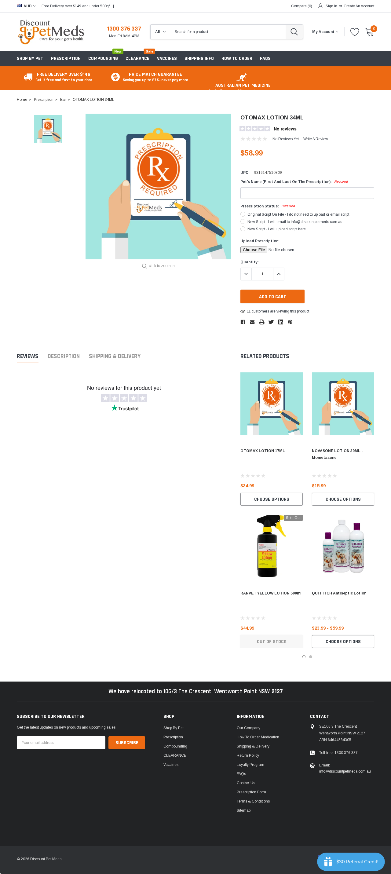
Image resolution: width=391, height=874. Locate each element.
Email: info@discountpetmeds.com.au (345, 768)
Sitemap (243, 810)
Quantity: (249, 262)
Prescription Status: (267, 206)
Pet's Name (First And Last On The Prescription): (294, 182)
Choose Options (271, 499)
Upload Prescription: (260, 241)
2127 (277, 691)
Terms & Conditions (253, 801)
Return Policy (248, 755)
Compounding (103, 58)
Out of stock (272, 641)
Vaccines (170, 764)
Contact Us (246, 783)
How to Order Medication (258, 737)
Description (64, 356)
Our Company (248, 728)
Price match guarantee (155, 76)
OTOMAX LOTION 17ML (262, 451)
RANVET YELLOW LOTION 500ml (270, 593)
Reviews (27, 356)
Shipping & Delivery (115, 356)
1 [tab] (303, 656)
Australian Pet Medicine (242, 87)
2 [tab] (310, 656)
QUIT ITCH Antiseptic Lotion (339, 593)
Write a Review (315, 139)
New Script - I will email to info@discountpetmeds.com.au (294, 222)
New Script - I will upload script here (276, 229)
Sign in (331, 6)
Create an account (359, 6)
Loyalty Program (250, 764)
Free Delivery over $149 (63, 76)
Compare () (301, 6)
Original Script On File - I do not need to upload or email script (298, 214)
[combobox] (228, 32)
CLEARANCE (174, 755)
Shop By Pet (30, 58)
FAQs (241, 774)
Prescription (66, 58)
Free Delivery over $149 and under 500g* (76, 6)
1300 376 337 (124, 29)
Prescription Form (251, 792)
